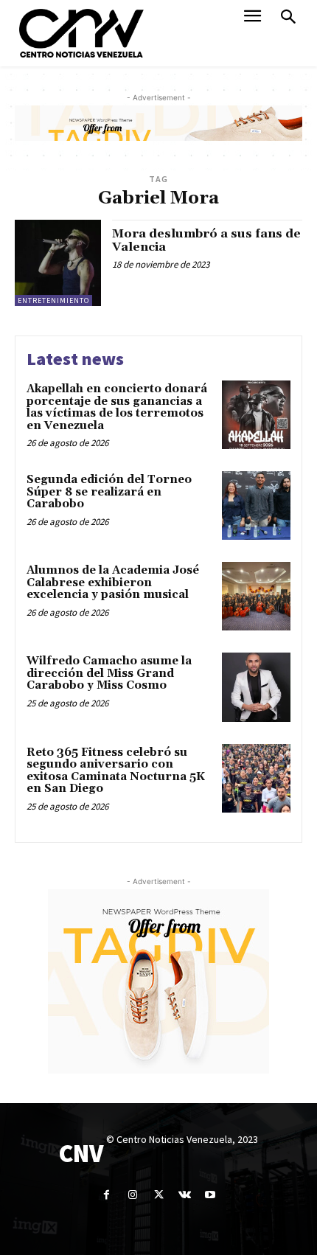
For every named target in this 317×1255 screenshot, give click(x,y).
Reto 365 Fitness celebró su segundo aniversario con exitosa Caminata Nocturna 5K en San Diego (116, 770)
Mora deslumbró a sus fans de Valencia (206, 240)
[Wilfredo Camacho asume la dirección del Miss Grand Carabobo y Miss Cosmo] (256, 687)
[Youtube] (210, 1195)
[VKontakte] (184, 1195)
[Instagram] (132, 1195)
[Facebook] (106, 1195)
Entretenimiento (53, 300)
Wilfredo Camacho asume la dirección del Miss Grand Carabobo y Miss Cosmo (109, 673)
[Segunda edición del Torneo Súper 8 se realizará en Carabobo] (256, 505)
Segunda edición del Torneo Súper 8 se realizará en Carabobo (109, 492)
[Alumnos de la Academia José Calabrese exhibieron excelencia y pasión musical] (256, 596)
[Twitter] (158, 1195)
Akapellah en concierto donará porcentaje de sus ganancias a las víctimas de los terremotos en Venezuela (117, 407)
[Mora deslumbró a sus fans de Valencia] (58, 263)
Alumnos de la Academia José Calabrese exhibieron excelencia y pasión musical (113, 582)
